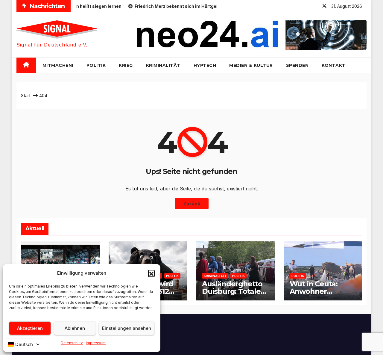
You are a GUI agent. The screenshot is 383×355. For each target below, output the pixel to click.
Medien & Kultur (251, 65)
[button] (151, 273)
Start (26, 95)
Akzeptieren (30, 328)
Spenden (297, 65)
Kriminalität (163, 65)
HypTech (205, 65)
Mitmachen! (57, 65)
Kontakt (334, 65)
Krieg (126, 65)
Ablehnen (75, 328)
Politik (96, 65)
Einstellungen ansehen (126, 328)
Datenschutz (72, 343)
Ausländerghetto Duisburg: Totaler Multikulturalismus (235, 291)
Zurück (191, 204)
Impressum (96, 343)
